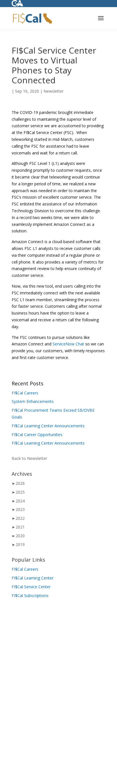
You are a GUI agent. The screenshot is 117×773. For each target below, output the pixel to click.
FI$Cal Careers (25, 393)
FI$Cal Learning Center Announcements (48, 425)
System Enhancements (33, 401)
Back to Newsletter (29, 458)
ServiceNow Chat (68, 344)
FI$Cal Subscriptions (30, 595)
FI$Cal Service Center (31, 586)
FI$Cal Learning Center (32, 578)
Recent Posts (27, 383)
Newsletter (53, 91)
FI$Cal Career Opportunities (37, 434)
